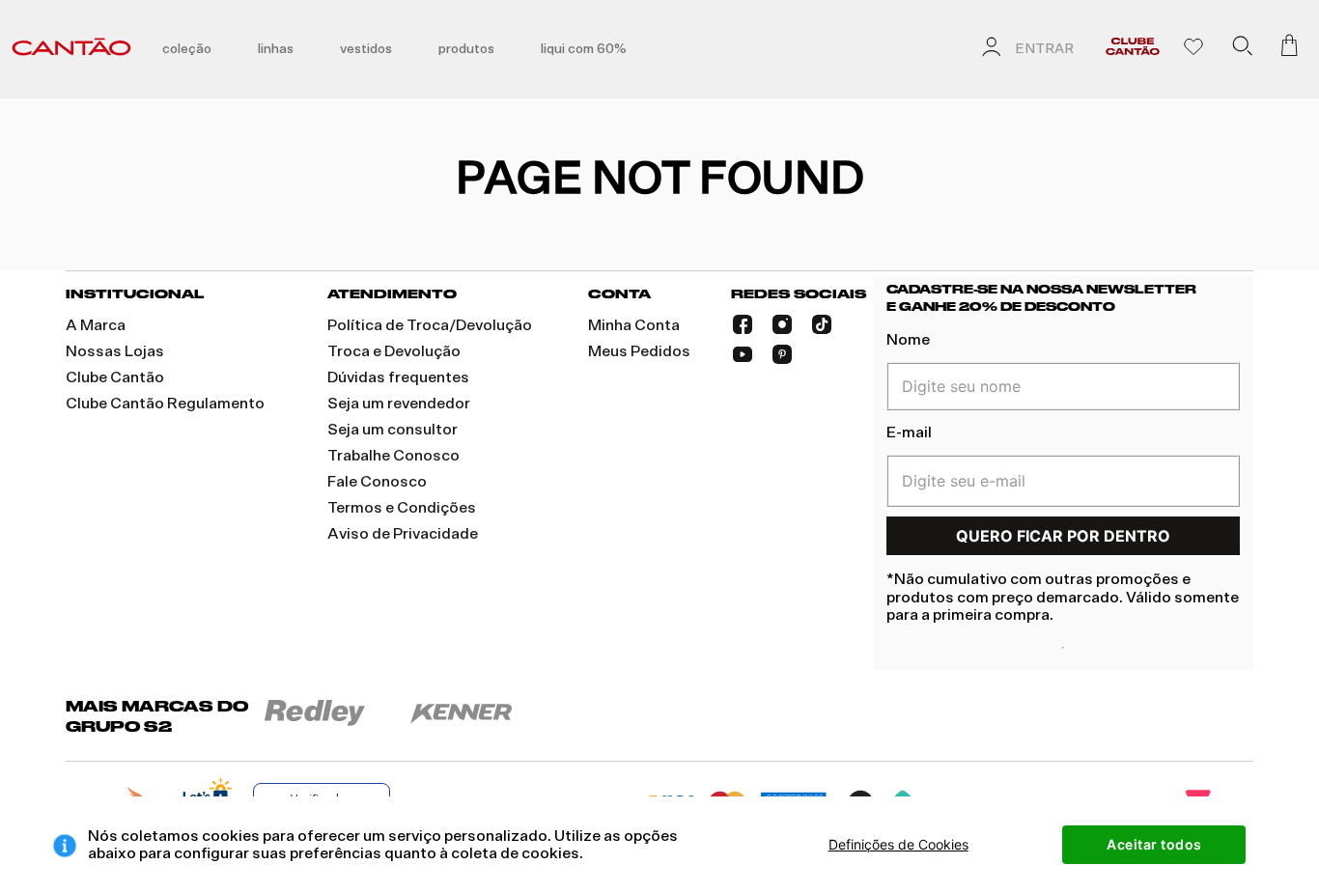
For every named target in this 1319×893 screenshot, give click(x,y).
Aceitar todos (1154, 844)
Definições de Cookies (898, 844)
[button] (1242, 49)
